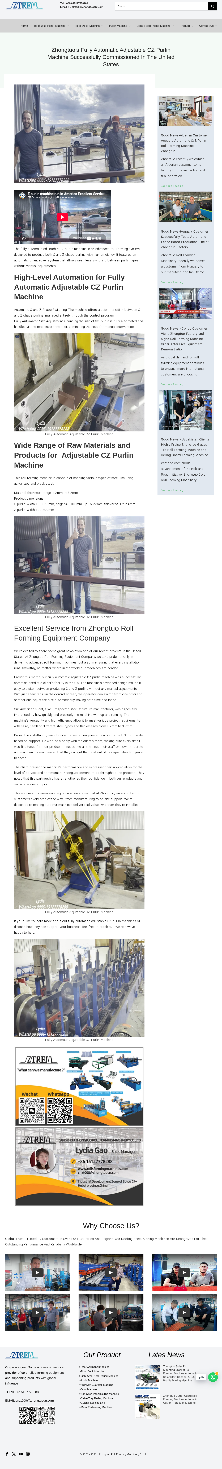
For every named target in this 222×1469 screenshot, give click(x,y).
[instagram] (28, 1454)
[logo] (24, 3)
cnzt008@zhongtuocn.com (86, 6)
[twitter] (14, 1454)
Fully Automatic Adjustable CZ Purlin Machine (79, 434)
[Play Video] (38, 1272)
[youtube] (21, 1454)
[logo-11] (22, 1352)
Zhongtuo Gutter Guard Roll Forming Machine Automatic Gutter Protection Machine (180, 1399)
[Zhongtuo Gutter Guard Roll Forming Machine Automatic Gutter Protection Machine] (147, 1406)
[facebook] (7, 1454)
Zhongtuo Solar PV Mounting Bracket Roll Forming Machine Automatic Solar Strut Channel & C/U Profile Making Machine (180, 1373)
